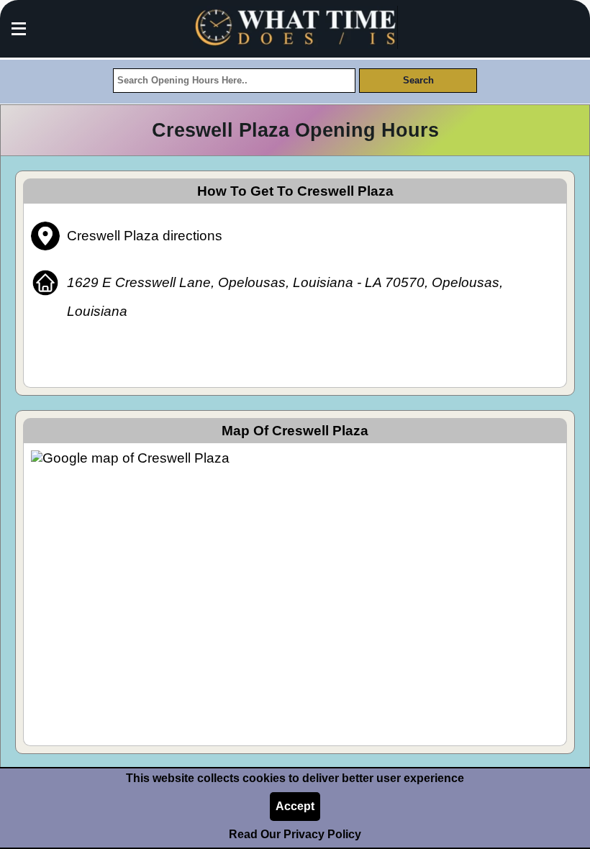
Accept (295, 806)
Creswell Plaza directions (144, 235)
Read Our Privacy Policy (295, 834)
